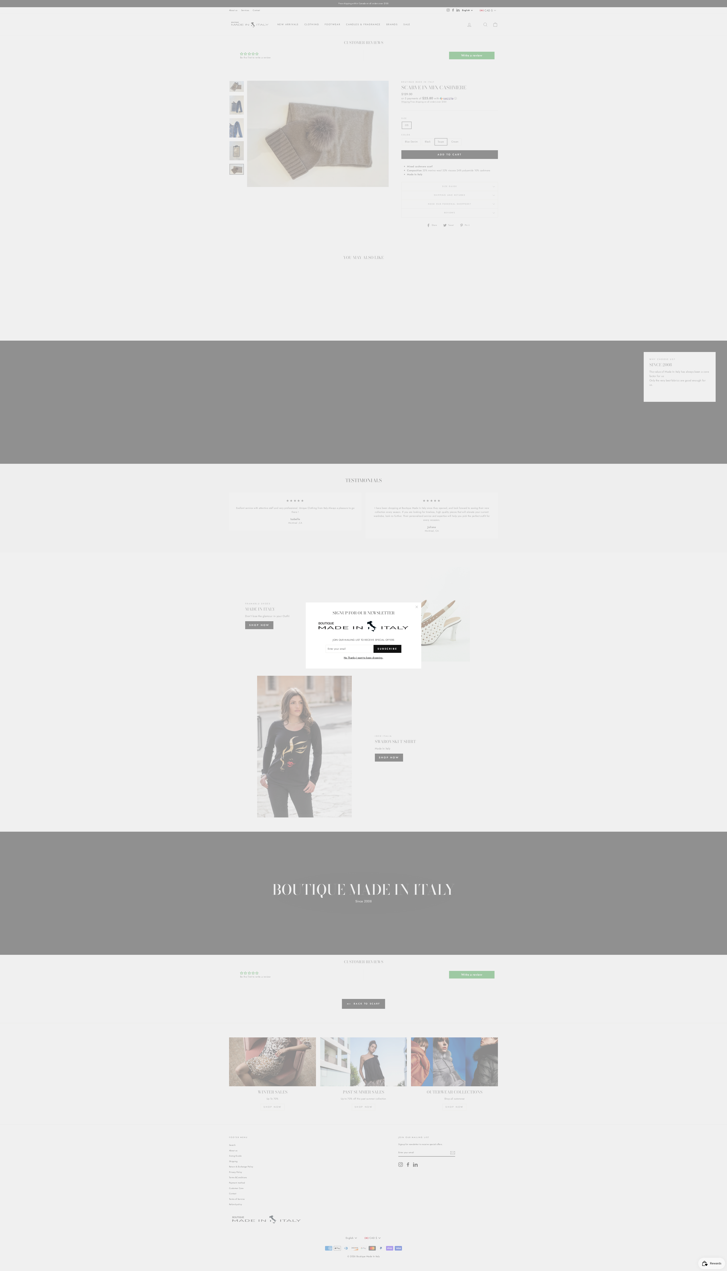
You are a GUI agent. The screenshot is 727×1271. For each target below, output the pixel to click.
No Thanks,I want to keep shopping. (363, 657)
